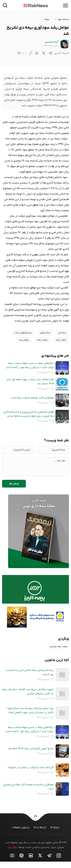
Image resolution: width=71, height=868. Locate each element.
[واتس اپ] (36, 53)
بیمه (47, 19)
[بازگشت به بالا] (35, 818)
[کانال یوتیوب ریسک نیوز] (12, 855)
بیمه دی (62, 332)
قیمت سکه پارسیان (58, 646)
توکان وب (12, 847)
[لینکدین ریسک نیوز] (31, 855)
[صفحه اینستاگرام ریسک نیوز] (59, 855)
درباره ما (54, 827)
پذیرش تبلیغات (20, 827)
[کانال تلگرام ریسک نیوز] (49, 855)
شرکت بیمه (61, 340)
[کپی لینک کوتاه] (30, 53)
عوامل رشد (24, 340)
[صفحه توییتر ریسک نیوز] (40, 855)
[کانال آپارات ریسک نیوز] (21, 855)
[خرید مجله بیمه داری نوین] (38, 531)
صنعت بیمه (42, 340)
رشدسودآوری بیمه (23, 332)
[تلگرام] (50, 53)
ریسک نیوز (63, 19)
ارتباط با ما (40, 827)
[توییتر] (43, 53)
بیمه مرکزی (45, 332)
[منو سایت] (65, 5)
